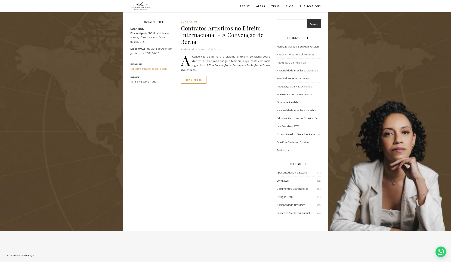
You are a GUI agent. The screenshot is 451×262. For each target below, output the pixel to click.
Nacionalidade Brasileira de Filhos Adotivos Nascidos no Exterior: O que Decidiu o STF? (297, 118)
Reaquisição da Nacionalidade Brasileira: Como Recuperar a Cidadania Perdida (294, 94)
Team (275, 6)
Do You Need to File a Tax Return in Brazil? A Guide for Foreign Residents (298, 142)
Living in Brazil (285, 196)
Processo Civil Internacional (293, 213)
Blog (290, 6)
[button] (440, 252)
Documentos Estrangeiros (292, 188)
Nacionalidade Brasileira (291, 205)
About (245, 6)
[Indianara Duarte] (140, 6)
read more (194, 79)
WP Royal (29, 255)
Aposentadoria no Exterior (293, 172)
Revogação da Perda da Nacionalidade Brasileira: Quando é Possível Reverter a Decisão (297, 70)
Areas (260, 6)
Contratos (189, 21)
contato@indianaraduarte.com (148, 68)
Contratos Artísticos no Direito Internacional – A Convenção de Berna (222, 34)
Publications (310, 6)
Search (314, 24)
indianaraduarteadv (192, 49)
